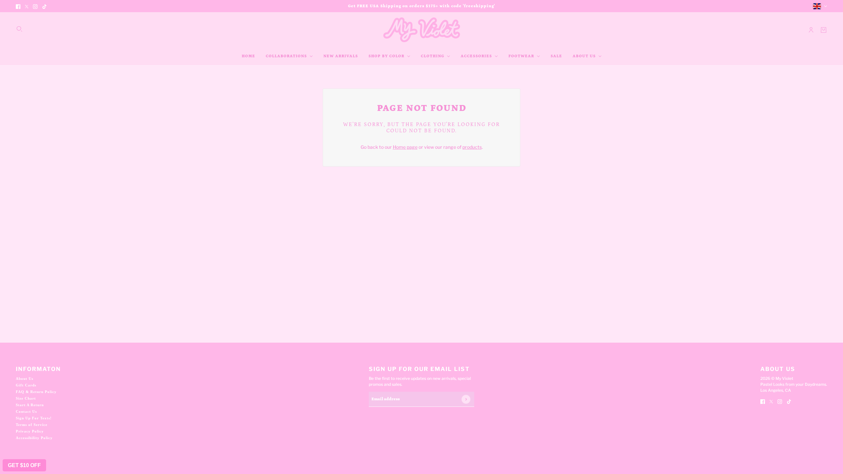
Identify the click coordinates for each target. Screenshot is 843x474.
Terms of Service (31, 425)
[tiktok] (44, 6)
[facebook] (18, 6)
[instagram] (35, 6)
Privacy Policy (30, 431)
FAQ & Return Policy (36, 392)
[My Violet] (421, 29)
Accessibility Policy (34, 438)
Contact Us (26, 411)
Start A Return (30, 405)
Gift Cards (26, 385)
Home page (405, 147)
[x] (26, 6)
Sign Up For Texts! (34, 418)
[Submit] (465, 399)
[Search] (19, 29)
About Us (24, 379)
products (472, 147)
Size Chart (26, 398)
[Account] (811, 30)
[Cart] (823, 30)
